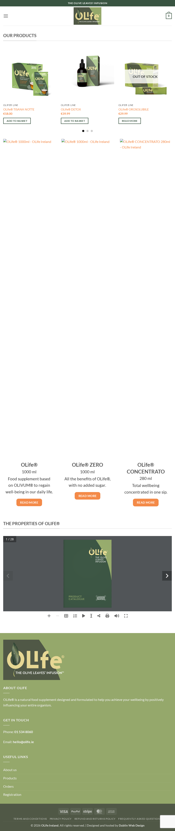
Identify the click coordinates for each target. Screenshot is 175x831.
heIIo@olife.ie (23, 742)
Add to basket (17, 120)
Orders (8, 786)
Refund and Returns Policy (95, 818)
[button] (5, 16)
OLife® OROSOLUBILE (133, 109)
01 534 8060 (23, 732)
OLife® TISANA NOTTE (18, 109)
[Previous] (3, 90)
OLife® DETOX (71, 109)
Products (10, 778)
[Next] (171, 90)
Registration (12, 794)
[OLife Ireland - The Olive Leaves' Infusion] (87, 16)
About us (10, 770)
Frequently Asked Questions (140, 818)
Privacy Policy (61, 818)
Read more (130, 120)
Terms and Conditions (30, 818)
